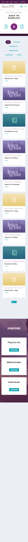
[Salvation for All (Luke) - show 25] (14, 253)
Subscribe (14, 350)
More (13, 302)
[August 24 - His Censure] (14, 94)
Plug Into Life (13, 46)
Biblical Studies (13, 50)
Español (23, 1)
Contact (16, 1)
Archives (19, 54)
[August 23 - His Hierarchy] (14, 147)
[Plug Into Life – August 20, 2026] (14, 279)
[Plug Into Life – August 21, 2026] (14, 200)
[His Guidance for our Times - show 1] (14, 120)
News (7, 1)
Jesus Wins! (18, 12)
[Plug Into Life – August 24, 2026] (14, 67)
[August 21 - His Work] (14, 226)
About (3, 1)
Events (11, 1)
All (8, 42)
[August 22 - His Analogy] (14, 173)
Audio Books (9, 54)
